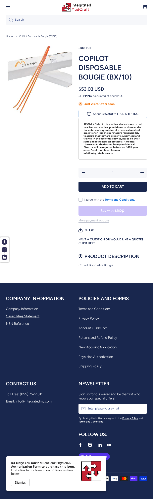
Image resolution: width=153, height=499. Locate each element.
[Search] (9, 20)
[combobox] (76, 20)
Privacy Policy (88, 318)
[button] (86, 230)
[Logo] (76, 7)
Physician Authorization (95, 357)
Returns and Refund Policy (97, 338)
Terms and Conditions (94, 309)
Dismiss (20, 482)
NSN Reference (17, 324)
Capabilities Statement (22, 316)
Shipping (85, 96)
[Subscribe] (142, 409)
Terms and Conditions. (120, 199)
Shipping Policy (90, 366)
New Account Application (97, 347)
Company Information (22, 309)
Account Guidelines (93, 328)
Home (9, 36)
